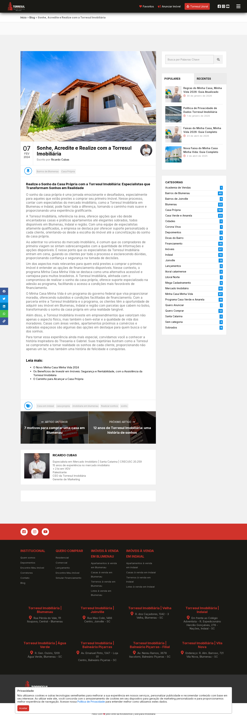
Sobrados (171, 327)
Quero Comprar (174, 310)
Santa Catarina (173, 316)
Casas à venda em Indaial (141, 572)
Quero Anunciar (174, 305)
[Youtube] (227, 6)
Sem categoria (174, 321)
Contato (24, 577)
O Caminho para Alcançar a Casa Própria (58, 379)
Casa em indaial (45, 406)
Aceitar (23, 708)
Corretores (26, 572)
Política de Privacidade (91, 701)
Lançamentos (173, 265)
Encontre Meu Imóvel (32, 567)
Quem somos (27, 557)
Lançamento (63, 567)
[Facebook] (219, 6)
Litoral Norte (172, 277)
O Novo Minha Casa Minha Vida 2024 (56, 367)
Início (23, 17)
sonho (124, 406)
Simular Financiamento (68, 577)
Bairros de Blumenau (48, 171)
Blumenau (171, 204)
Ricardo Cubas (60, 159)
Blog (32, 17)
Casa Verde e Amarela (178, 215)
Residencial (62, 557)
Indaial (169, 254)
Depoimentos (173, 232)
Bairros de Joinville (176, 198)
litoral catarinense (175, 271)
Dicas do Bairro (174, 237)
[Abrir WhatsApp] (238, 709)
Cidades (170, 221)
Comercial (61, 562)
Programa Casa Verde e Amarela (184, 299)
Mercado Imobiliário (177, 288)
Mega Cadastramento (178, 282)
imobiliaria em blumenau (85, 406)
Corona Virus (173, 226)
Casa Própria (68, 171)
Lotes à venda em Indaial (140, 586)
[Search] (218, 59)
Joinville (170, 260)
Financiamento (173, 243)
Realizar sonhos (109, 406)
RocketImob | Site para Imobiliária (137, 713)
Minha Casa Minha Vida (179, 293)
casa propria (63, 406)
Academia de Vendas (178, 187)
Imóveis (169, 249)
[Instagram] (223, 6)
